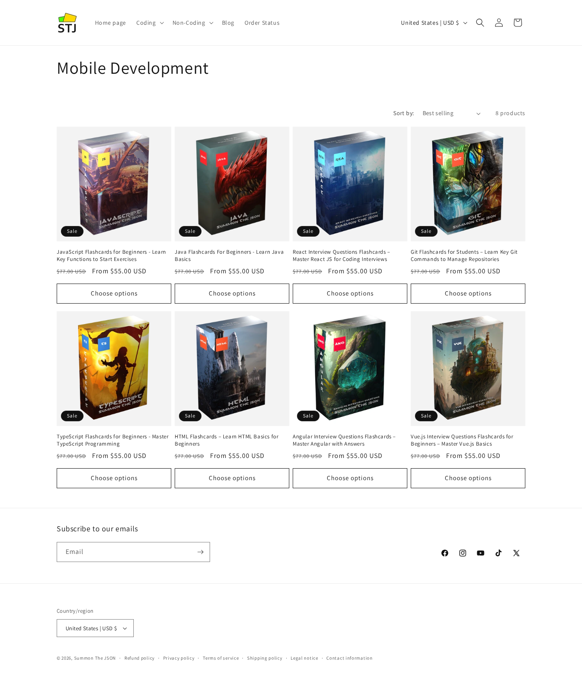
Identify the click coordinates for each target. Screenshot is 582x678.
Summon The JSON (95, 658)
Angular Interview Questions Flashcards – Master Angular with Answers (344, 440)
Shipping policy (264, 658)
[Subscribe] (200, 552)
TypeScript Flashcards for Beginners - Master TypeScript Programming (112, 440)
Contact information (349, 658)
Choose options (114, 293)
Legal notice (304, 658)
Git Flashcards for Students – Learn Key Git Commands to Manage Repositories (464, 256)
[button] (149, 23)
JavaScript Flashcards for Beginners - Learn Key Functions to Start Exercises (111, 256)
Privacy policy (179, 658)
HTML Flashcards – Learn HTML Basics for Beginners (226, 440)
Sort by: (403, 113)
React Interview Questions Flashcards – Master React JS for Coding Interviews (341, 256)
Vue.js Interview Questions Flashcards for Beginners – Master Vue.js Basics (462, 440)
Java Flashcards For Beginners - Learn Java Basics (229, 256)
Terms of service (221, 658)
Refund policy (139, 658)
